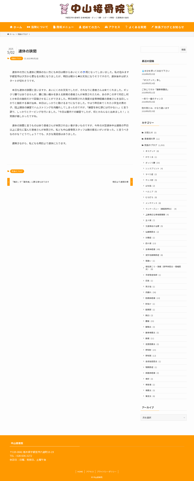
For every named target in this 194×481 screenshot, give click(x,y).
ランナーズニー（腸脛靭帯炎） (161, 208)
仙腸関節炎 (152, 231)
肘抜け (150, 303)
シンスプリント (154, 168)
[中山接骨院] (97, 9)
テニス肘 (151, 180)
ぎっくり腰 (153, 162)
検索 (183, 49)
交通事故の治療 (154, 226)
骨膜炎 (150, 390)
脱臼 (149, 315)
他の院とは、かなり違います (155, 109)
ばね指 (150, 185)
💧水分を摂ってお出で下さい (156, 72)
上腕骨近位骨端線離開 (157, 214)
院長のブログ (17, 58)
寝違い (150, 260)
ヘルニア (151, 191)
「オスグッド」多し (151, 81)
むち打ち (151, 197)
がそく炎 (151, 156)
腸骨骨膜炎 (152, 332)
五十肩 (150, 220)
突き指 (150, 286)
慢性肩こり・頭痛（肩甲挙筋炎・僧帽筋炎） (163, 268)
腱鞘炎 (150, 326)
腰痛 (150, 321)
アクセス (90, 471)
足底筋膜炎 (152, 344)
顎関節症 (151, 367)
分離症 (150, 237)
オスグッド (152, 151)
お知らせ (150, 132)
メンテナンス (153, 203)
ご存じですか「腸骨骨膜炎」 (155, 91)
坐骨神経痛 (153, 249)
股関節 (150, 309)
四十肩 (151, 243)
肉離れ (151, 292)
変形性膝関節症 (154, 255)
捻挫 (149, 280)
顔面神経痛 (152, 372)
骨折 (149, 378)
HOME (80, 471)
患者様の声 (152, 138)
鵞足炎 (150, 396)
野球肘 (151, 349)
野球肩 (151, 355)
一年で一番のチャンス (152, 100)
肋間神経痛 (153, 298)
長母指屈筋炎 (153, 361)
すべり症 (151, 174)
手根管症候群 (153, 274)
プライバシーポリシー (107, 471)
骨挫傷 (150, 384)
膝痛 (150, 338)
